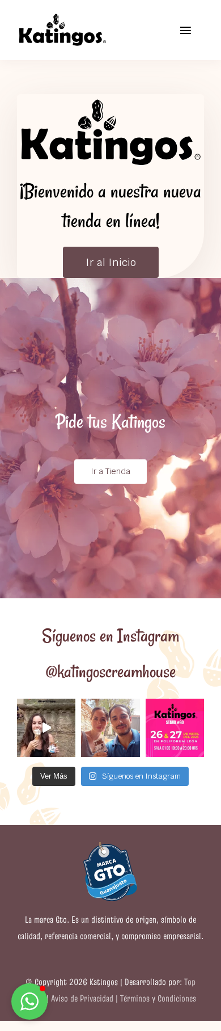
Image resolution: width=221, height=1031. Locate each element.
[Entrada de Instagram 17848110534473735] (110, 728)
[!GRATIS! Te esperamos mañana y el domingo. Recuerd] (175, 728)
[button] (29, 1001)
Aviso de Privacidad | (85, 998)
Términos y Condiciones (158, 998)
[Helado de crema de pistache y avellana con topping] (46, 728)
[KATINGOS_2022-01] (62, 17)
